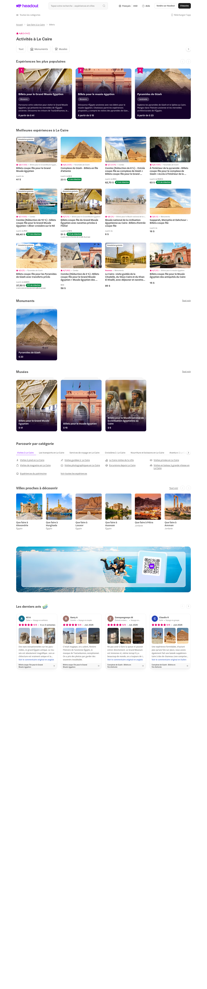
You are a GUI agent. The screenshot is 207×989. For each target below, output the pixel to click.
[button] (28, 14)
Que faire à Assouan (111, 524)
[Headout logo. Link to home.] (27, 6)
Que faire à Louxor (81, 524)
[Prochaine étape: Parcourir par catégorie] (188, 452)
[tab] (21, 49)
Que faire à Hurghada (52, 524)
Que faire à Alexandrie (22, 524)
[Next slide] (188, 49)
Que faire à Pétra (144, 522)
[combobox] (78, 5)
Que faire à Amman (170, 524)
